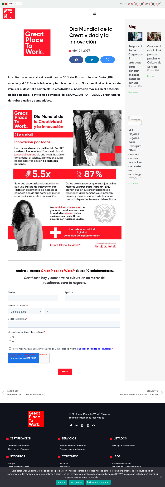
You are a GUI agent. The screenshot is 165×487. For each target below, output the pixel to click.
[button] (94, 13)
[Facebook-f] (71, 425)
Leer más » (133, 92)
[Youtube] (153, 4)
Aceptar (62, 482)
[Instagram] (147, 4)
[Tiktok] (158, 4)
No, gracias (76, 482)
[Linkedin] (142, 4)
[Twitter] (76, 425)
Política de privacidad (98, 482)
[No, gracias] (161, 476)
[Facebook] (130, 4)
